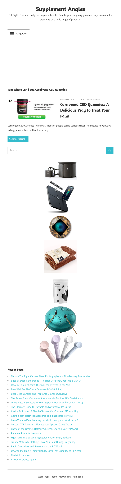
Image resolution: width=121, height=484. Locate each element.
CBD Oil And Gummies (90, 99)
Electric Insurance (20, 455)
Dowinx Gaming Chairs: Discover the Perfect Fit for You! (40, 385)
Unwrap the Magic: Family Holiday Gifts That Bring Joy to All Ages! (46, 451)
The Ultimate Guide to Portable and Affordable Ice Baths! (41, 407)
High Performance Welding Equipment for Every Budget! (41, 437)
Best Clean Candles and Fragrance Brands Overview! (39, 394)
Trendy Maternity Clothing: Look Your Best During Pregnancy (43, 442)
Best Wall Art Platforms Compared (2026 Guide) (36, 389)
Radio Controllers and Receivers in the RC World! (36, 446)
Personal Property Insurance (26, 433)
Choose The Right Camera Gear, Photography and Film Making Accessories (50, 376)
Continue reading (17, 138)
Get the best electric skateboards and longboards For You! (42, 416)
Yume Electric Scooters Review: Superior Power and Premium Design (47, 402)
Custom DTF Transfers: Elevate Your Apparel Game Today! (41, 424)
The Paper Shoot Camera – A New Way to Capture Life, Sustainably (47, 398)
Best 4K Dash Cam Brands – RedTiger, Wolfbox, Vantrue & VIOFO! (46, 381)
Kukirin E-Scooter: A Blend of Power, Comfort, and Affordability (44, 411)
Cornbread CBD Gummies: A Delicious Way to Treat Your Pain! (85, 110)
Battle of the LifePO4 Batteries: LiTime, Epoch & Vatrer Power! (44, 429)
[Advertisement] (60, 60)
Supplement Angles (60, 9)
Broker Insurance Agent (23, 459)
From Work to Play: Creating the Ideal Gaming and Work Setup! (44, 420)
